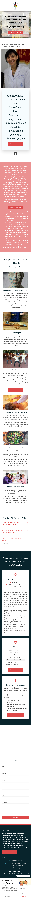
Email (3, 781)
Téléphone (5, 788)
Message (4, 802)
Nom (3, 766)
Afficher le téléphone (17, 589)
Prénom (4, 773)
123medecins (6, 46)
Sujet (3, 795)
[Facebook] (15, 153)
